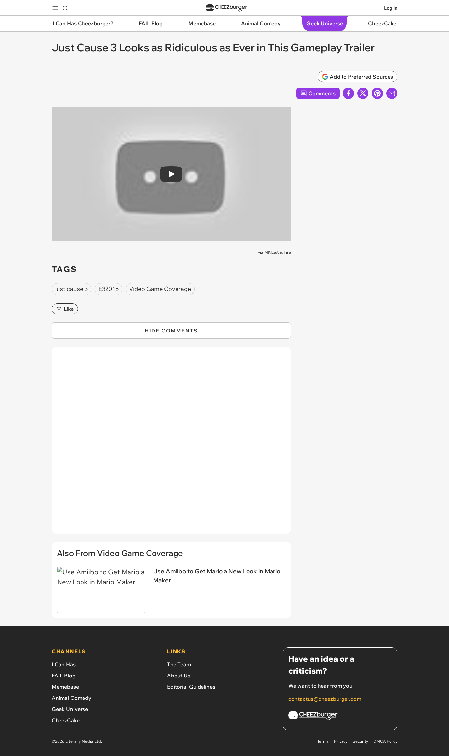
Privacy (340, 741)
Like (69, 309)
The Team (179, 664)
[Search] (65, 7)
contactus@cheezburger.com (324, 699)
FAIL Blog (64, 675)
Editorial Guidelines (191, 686)
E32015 (108, 289)
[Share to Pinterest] (377, 93)
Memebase (65, 686)
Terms (323, 741)
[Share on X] (362, 93)
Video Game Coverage (160, 289)
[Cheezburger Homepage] (226, 8)
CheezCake (66, 720)
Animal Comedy (71, 698)
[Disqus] (171, 444)
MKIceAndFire (277, 252)
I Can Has (64, 664)
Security (360, 741)
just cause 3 (71, 289)
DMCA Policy (385, 741)
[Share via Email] (391, 93)
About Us (178, 675)
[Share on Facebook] (348, 93)
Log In (390, 8)
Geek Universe (70, 709)
